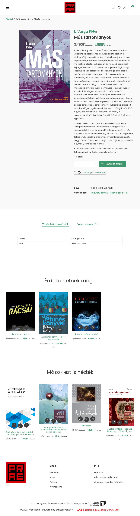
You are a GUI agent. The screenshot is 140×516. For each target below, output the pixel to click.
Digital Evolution (64, 509)
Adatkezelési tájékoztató (106, 477)
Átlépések (86, 425)
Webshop (54, 472)
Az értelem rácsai (20, 334)
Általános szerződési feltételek (108, 482)
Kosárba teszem (114, 164)
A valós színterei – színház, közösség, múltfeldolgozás (119, 430)
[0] (130, 7)
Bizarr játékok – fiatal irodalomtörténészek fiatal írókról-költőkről (53, 429)
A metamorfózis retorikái (86, 334)
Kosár (52, 477)
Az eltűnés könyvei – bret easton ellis (53, 338)
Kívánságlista (56, 486)
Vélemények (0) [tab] (87, 224)
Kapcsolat (99, 472)
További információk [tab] (55, 224)
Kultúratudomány (100, 192)
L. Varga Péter (85, 31)
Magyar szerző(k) (119, 192)
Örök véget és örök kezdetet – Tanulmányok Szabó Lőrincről (20, 433)
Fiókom (53, 482)
